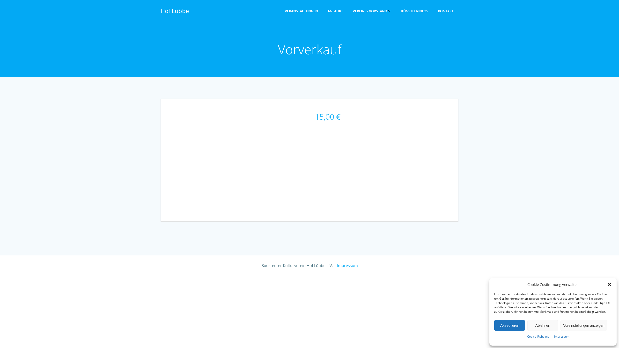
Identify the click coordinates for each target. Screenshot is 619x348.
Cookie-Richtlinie (538, 336)
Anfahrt (335, 11)
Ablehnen (542, 325)
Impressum (347, 265)
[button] (609, 284)
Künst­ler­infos (414, 11)
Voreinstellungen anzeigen (583, 325)
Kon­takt (446, 11)
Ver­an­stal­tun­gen (301, 11)
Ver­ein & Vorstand (370, 11)
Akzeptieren (509, 325)
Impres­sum (561, 336)
